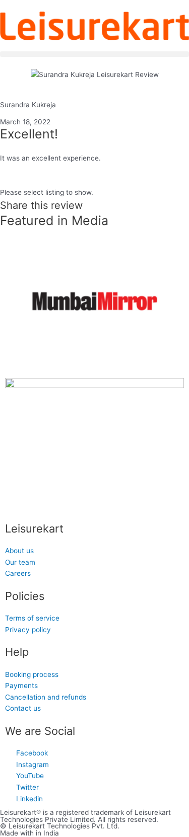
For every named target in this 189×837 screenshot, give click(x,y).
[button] (94, 54)
